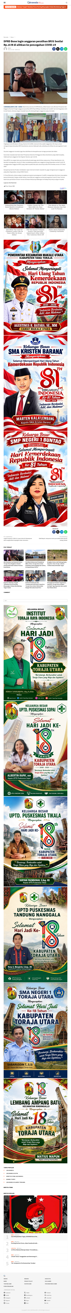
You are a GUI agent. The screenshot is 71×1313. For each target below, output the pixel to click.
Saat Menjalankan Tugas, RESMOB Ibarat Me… (24, 1236)
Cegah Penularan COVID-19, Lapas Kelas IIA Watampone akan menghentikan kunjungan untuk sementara (18, 538)
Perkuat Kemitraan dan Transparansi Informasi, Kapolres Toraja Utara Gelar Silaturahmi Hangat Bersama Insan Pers (35, 585)
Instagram (8, 1298)
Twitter (27, 1292)
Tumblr (7, 1295)
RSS (47, 1303)
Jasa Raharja (10, 1170)
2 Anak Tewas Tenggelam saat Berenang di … (24, 1256)
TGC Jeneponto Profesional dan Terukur (23, 1263)
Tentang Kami (7, 1284)
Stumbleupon (29, 1295)
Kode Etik (48, 1278)
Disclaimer (48, 1281)
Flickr (27, 1303)
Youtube (48, 1300)
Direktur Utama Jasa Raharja (14, 1176)
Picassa (7, 1303)
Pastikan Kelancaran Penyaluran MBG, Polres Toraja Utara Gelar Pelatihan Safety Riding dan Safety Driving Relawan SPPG (35, 564)
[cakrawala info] (35, 2)
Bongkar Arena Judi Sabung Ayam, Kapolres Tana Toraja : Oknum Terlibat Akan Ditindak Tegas (57, 563)
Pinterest (48, 1292)
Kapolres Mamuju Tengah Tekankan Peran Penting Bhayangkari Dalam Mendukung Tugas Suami (13, 585)
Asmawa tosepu (10, 1179)
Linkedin (28, 1298)
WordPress (48, 1295)
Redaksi (26, 1278)
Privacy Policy (28, 1281)
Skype (27, 1300)
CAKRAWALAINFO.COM (10, 107)
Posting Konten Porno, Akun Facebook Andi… (24, 1243)
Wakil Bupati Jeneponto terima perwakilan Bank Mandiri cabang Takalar (53, 538)
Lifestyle (13, 1248)
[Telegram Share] (61, 49)
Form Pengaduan (8, 1286)
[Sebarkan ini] (54, 49)
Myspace (8, 1300)
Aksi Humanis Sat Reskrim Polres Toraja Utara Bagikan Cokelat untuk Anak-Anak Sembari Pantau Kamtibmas (13, 564)
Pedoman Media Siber (51, 1284)
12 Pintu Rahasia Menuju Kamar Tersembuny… (24, 1250)
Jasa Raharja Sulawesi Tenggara (15, 1182)
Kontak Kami (27, 1284)
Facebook (8, 1292)
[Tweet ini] (58, 49)
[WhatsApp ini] (65, 49)
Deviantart (48, 1298)
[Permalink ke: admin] (5, 48)
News (12, 1235)
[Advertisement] (35, 22)
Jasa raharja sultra (12, 1173)
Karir (5, 1281)
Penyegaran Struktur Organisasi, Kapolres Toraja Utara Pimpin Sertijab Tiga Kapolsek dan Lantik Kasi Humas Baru (57, 585)
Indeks (6, 1278)
